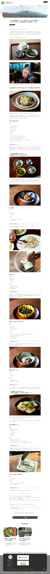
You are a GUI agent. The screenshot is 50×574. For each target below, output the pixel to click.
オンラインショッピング (31, 5)
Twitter (1, 11)
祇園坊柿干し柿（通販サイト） (15, 507)
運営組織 (5, 572)
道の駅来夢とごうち (18, 504)
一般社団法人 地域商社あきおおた (7, 3)
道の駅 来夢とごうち (40, 5)
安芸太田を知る (8, 552)
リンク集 (21, 572)
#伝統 (8, 546)
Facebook (1, 9)
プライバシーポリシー (10, 572)
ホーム (4, 552)
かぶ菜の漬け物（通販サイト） (15, 508)
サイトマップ (46, 5)
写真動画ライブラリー (23, 5)
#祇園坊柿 (10, 26)
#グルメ (6, 546)
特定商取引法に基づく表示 (34, 572)
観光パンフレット (26, 572)
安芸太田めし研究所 (12, 24)
